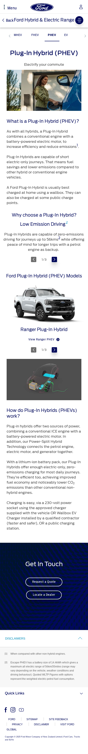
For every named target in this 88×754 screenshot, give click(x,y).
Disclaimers (15, 638)
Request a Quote (44, 582)
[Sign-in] (79, 7)
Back (9, 21)
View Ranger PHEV (41, 339)
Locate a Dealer (44, 595)
